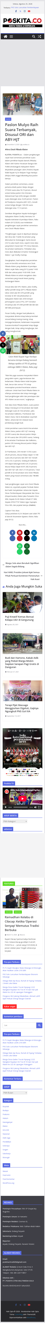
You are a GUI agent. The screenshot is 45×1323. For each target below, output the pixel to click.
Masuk (5, 1171)
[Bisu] (35, 807)
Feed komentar (9, 1179)
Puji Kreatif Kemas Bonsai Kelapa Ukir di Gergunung (19, 618)
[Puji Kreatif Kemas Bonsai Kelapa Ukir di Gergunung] (22, 593)
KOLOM (6, 1130)
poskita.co (25, 145)
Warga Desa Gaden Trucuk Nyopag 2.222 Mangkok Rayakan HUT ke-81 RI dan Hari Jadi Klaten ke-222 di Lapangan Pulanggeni (20, 989)
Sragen (5, 1149)
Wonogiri (6, 1157)
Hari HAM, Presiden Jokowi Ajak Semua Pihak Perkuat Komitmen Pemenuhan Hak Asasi (21, 576)
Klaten (8, 119)
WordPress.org (8, 1183)
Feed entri (6, 1175)
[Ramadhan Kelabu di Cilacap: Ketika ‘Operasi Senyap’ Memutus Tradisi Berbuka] (22, 898)
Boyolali (6, 1106)
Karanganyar (7, 1122)
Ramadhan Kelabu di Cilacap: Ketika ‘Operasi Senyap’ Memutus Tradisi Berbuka (22, 923)
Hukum (5, 1118)
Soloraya (6, 1146)
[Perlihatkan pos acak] (39, 36)
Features (9, 912)
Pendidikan (7, 1142)
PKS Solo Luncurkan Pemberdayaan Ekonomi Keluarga (25, 9)
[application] (22, 799)
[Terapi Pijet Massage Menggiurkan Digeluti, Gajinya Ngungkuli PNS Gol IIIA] (22, 682)
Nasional (18, 912)
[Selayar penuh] (39, 807)
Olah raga (6, 1138)
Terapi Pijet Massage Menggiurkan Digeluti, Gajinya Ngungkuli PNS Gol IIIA (21, 708)
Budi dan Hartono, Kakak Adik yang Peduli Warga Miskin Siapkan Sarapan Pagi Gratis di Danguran (22, 662)
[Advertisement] (22, 63)
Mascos (22, 935)
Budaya (6, 1110)
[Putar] (6, 807)
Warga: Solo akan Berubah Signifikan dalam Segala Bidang (22, 565)
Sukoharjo (7, 1153)
